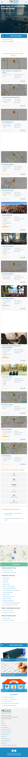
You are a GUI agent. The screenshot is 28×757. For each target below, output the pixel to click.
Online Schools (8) (7, 599)
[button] (13, 558)
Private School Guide (6, 732)
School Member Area (6, 738)
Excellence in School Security (10, 699)
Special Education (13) (7, 592)
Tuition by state (6, 618)
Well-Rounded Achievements (10, 705)
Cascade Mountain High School (11, 97)
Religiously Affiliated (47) (8, 601)
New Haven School (7, 377)
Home (2, 721)
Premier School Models (9, 697)
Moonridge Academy (8, 299)
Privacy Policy (17, 755)
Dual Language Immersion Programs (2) (11, 590)
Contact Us (3, 736)
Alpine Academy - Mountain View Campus (11, 72)
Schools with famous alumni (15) (10, 605)
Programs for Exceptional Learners (11, 703)
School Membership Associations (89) (11, 603)
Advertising (3, 743)
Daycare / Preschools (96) (8, 586)
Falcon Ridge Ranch (7, 122)
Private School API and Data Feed (8, 745)
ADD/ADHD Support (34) (8, 597)
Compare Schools (5, 734)
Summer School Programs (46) (9, 588)
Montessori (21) (6, 584)
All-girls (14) (5, 580)
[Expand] (2, 552)
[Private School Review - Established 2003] (14, 2)
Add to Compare (7, 81)
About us (3, 723)
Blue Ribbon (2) (6, 578)
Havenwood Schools (7, 191)
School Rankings (5, 727)
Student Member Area (6, 730)
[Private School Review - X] (13, 751)
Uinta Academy (6, 456)
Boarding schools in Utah (8, 612)
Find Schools (4, 725)
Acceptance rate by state (8, 620)
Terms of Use (10, 755)
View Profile (22, 81)
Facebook (15, 750)
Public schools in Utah (8, 610)
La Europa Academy (7, 246)
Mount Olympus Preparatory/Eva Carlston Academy (11, 347)
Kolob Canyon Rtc (7, 215)
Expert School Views (8, 701)
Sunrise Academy (7, 429)
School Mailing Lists (5, 741)
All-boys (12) (5, 582)
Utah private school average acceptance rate (17, 18)
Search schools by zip (7, 570)
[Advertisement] (14, 141)
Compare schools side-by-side (9, 572)
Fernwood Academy (7, 164)
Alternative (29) (6, 594)
